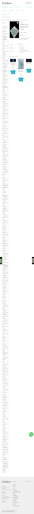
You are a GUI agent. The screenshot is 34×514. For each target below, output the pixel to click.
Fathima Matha (5, 169)
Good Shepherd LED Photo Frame (5, 196)
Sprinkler (4, 373)
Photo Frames (5, 320)
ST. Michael (4, 395)
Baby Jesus (4, 48)
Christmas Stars (4, 107)
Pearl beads (4, 318)
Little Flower (4, 256)
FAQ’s (14, 493)
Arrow (3, 44)
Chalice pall (4, 91)
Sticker (4, 419)
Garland (4, 181)
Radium (4, 336)
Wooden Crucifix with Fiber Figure (5, 463)
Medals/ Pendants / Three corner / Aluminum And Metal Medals (5, 265)
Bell (3, 49)
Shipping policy (16, 502)
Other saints (4, 306)
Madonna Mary (5, 257)
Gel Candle (4, 183)
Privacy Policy (16, 498)
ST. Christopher (5, 381)
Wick (3, 456)
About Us (15, 484)
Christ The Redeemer (4, 98)
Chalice (4, 89)
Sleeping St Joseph (5, 371)
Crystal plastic (5, 144)
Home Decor (4, 217)
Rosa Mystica (5, 345)
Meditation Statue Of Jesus (5, 268)
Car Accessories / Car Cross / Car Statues (5, 71)
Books (4, 57)
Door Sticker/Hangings (5, 154)
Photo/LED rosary (5, 323)
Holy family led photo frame (5, 208)
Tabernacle (4, 428)
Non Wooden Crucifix (4, 288)
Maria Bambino (5, 259)
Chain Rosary (5, 83)
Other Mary (4, 303)
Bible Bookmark (5, 51)
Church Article (5, 110)
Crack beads (4, 125)
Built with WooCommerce (10, 511)
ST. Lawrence (4, 392)
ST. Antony (4, 377)
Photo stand (4, 321)
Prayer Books (4, 329)
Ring (3, 342)
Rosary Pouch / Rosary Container (5, 353)
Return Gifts (4, 340)
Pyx (3, 334)
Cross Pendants (5, 133)
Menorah (4, 270)
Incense (4, 223)
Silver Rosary (4, 370)
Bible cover (4, 52)
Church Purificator (5, 113)
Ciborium (4, 116)
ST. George (4, 386)
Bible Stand (4, 54)
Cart (14, 488)
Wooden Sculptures (4, 470)
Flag (3, 175)
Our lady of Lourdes (5, 312)
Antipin (4, 42)
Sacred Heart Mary (5, 357)
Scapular (4, 362)
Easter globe (4, 159)
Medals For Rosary (5, 262)
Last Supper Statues (4, 248)
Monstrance (4, 273)
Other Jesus (4, 302)
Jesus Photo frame (5, 234)
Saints (4, 361)
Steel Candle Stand (5, 418)
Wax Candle (4, 450)
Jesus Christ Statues (4, 228)
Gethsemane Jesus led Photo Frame (5, 185)
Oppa (3, 299)
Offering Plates (5, 291)
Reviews (22, 10)
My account (15, 495)
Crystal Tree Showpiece (4, 146)
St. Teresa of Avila (5, 402)
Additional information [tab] (12, 48)
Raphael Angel (5, 337)
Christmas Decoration (4, 101)
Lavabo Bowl (4, 250)
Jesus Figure (4, 230)
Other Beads (4, 300)
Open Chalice (5, 297)
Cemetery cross (5, 80)
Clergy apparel (4, 10)
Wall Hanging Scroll (5, 449)
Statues (11, 7)
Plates (4, 327)
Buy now (13, 73)
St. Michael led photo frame (5, 397)
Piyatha (4, 324)
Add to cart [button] (13, 71)
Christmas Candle (5, 99)
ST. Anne (4, 376)
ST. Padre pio (4, 399)
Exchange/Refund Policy (17, 491)
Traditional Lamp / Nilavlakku (5, 439)
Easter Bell (4, 156)
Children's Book (5, 94)
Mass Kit (4, 260)
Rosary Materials (12, 19)
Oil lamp (4, 294)
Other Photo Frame (5, 305)
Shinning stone (5, 367)
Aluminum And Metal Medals (5, 39)
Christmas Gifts (5, 103)
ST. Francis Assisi (5, 383)
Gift (3, 189)
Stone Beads (4, 422)
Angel (3, 41)
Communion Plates (5, 121)
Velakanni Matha (5, 443)
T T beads (4, 427)
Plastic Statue (5, 326)
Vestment (4, 445)
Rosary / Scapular (4, 7)
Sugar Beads (4, 424)
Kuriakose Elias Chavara (5, 241)
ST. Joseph (4, 387)
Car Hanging (4, 73)
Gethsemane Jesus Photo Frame (5, 187)
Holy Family (4, 206)
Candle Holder (5, 63)
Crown (4, 135)
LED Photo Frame (5, 253)
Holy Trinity (4, 214)
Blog (14, 486)
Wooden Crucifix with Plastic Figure (5, 466)
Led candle (4, 251)
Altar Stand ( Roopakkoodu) (5, 37)
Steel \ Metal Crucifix (4, 416)
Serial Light (4, 365)
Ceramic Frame (5, 82)
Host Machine (5, 220)
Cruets (4, 139)
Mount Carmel (5, 281)
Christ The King (5, 95)
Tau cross (4, 430)
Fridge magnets (5, 180)
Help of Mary (4, 199)
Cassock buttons (5, 79)
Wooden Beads (5, 457)
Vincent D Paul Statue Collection (5, 447)
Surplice (4, 425)
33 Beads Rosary (5, 26)
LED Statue (4, 254)
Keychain (4, 237)
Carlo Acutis (4, 77)
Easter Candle (5, 157)
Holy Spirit (4, 212)
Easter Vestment (5, 162)
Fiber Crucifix (5, 172)
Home (3, 19)
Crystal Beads (5, 140)
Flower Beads (5, 178)
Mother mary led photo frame (5, 275)
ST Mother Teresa (5, 374)
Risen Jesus (4, 343)
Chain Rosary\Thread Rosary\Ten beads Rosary (5, 86)
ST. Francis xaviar (5, 384)
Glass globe (4, 192)
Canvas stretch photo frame (5, 67)
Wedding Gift (4, 454)
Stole (3, 421)
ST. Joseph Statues (5, 389)
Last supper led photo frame (5, 243)
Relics (4, 339)
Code (3, 119)
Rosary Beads (17, 19)
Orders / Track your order (5, 14)
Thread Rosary (5, 433)
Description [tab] (11, 44)
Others (17, 10)
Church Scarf (4, 115)
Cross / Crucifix (11, 10)
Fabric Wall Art (5, 166)
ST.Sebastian (5, 410)
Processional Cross (5, 333)
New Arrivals (4, 284)
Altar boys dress (5, 33)
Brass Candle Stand (5, 60)
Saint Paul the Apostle (5, 359)
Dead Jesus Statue (5, 148)
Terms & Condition (16, 505)
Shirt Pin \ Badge (5, 368)
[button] (17, 22)
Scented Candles (5, 364)
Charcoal (4, 92)
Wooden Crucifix (5, 461)
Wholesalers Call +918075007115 (6, 17)
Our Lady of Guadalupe (4, 310)
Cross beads (4, 132)
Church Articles (17, 7)
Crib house (4, 126)
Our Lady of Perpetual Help (5, 314)
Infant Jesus (4, 226)
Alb (3, 29)
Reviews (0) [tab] (11, 51)
